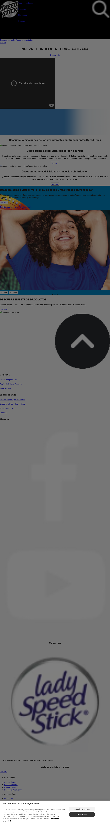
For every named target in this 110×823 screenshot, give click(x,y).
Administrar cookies (82, 809)
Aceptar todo (82, 814)
